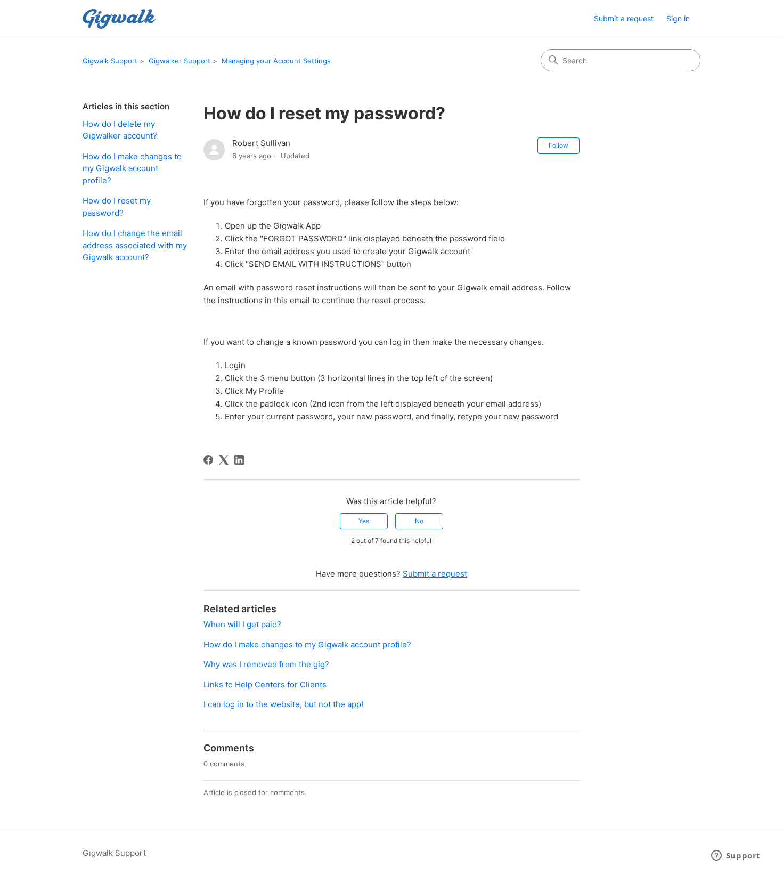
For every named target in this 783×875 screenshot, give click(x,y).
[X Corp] (224, 460)
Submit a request (624, 18)
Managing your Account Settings (276, 60)
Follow (558, 145)
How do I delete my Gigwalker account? (120, 130)
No (419, 521)
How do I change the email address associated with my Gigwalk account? (135, 245)
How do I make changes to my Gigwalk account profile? (132, 168)
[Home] (119, 19)
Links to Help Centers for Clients (265, 684)
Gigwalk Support (110, 60)
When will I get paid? (242, 624)
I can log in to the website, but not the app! (283, 704)
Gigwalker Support (179, 60)
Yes (363, 521)
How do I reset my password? (117, 207)
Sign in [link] (678, 18)
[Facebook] (208, 460)
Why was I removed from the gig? (266, 664)
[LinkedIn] (239, 460)
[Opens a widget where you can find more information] (735, 856)
